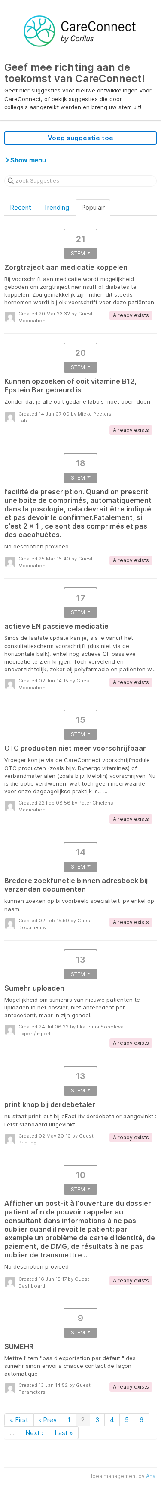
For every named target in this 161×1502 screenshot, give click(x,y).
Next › (34, 1433)
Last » (64, 1433)
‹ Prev (48, 1420)
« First (19, 1420)
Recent (20, 207)
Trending (56, 207)
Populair (93, 207)
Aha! (151, 1476)
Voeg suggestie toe (80, 138)
